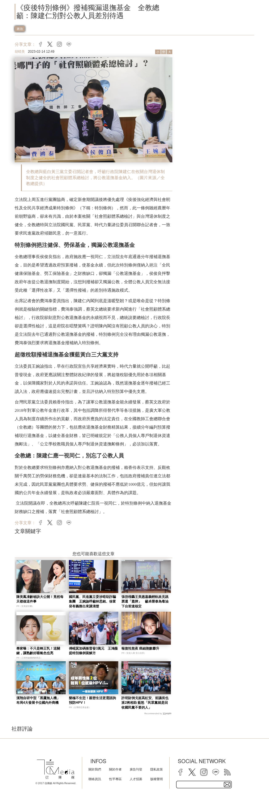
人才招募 (136, 779)
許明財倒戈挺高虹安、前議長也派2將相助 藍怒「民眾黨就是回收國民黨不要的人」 (145, 702)
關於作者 (115, 769)
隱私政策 (156, 769)
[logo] (56, 769)
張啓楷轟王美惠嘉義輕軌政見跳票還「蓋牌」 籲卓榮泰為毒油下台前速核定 (145, 601)
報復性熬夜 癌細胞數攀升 (140, 648)
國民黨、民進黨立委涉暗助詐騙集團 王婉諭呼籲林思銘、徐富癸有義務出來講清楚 (92, 601)
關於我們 (94, 769)
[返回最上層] (255, 797)
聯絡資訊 (94, 779)
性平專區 (115, 779)
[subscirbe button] (227, 784)
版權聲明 (156, 779)
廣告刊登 (136, 769)
